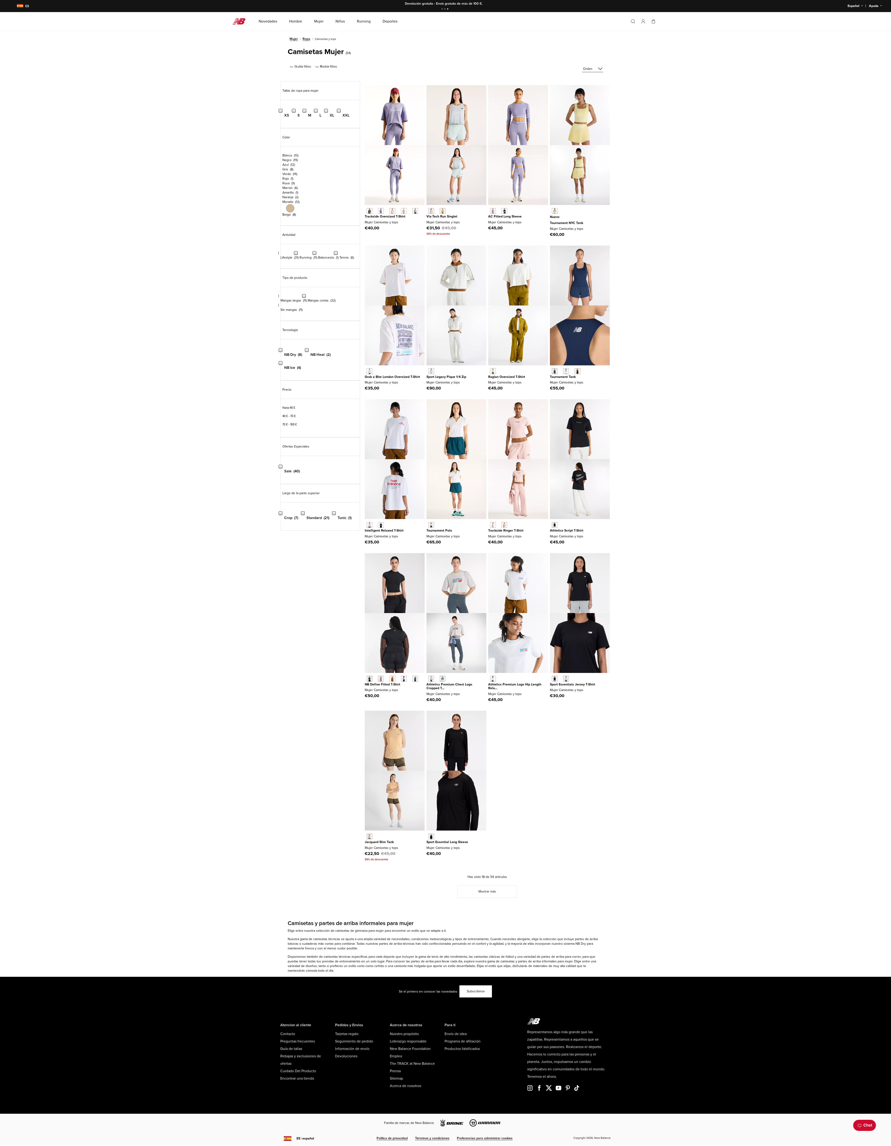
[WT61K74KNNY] (554, 371)
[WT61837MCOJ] (431, 211)
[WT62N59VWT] (369, 525)
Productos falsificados (462, 1048)
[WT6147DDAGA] (493, 371)
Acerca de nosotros (405, 1086)
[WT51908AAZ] (442, 678)
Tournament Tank (563, 377)
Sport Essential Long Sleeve (447, 842)
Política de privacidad (392, 1138)
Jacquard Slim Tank (379, 842)
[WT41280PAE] (369, 836)
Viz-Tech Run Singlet (441, 216)
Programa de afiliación (463, 1041)
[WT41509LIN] (566, 678)
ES (305, 1138)
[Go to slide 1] (442, 9)
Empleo (396, 1056)
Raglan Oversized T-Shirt (506, 377)
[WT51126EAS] (381, 678)
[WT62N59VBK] (381, 525)
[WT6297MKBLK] (369, 211)
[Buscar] (633, 21)
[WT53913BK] (554, 525)
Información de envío (352, 1048)
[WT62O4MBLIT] (493, 525)
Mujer (294, 39)
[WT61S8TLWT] (431, 525)
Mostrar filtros (328, 66)
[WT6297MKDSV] (381, 211)
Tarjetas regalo (346, 1034)
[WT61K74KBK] (577, 371)
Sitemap (396, 1078)
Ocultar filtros (302, 66)
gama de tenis (428, 957)
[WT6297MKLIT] (392, 211)
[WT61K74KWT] (566, 371)
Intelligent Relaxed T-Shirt (384, 530)
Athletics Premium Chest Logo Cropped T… (449, 686)
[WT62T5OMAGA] (431, 371)
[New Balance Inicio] (240, 21)
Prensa (395, 1071)
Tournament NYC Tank (566, 223)
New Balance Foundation (410, 1048)
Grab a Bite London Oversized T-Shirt (392, 377)
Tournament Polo (439, 530)
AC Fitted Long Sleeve (505, 216)
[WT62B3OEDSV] (493, 211)
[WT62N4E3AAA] (369, 371)
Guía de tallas (291, 1048)
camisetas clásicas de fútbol (494, 957)
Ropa (306, 39)
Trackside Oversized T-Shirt (385, 216)
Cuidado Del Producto (298, 1071)
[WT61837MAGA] (442, 211)
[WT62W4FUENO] (554, 211)
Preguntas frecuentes (297, 1041)
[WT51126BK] (369, 678)
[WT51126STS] (415, 678)
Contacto (287, 1034)
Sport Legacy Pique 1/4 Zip (446, 377)
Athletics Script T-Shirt (566, 530)
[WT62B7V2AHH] (493, 678)
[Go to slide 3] (448, 9)
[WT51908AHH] (431, 678)
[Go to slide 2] (445, 9)
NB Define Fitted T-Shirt (382, 684)
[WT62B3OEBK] (504, 211)
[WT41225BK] (431, 836)
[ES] (17, 6)
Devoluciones (346, 1056)
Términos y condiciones (432, 1138)
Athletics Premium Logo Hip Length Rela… (514, 686)
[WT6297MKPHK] (404, 211)
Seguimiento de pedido (354, 1041)
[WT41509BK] (554, 678)
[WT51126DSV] (404, 678)
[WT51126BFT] (392, 678)
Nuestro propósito (404, 1034)
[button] (643, 21)
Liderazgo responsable (408, 1041)
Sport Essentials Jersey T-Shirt (572, 684)
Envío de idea (456, 1034)
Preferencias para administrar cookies (485, 1138)
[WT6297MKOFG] (415, 211)
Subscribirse (476, 991)
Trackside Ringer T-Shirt (505, 530)
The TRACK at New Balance (412, 1063)
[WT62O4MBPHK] (504, 525)
